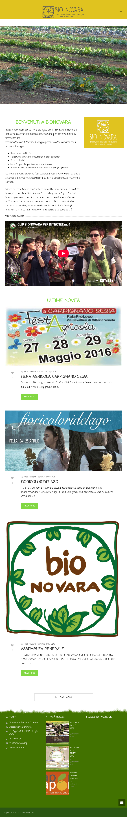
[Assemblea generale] (63, 579)
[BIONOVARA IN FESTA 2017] (57, 758)
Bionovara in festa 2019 (74, 725)
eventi (33, 371)
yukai (26, 371)
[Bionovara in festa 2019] (57, 733)
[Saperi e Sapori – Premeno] (57, 783)
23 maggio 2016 (50, 371)
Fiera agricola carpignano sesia (54, 377)
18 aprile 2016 (49, 477)
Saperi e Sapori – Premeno (74, 776)
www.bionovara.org (18, 747)
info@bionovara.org (18, 743)
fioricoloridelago (39, 482)
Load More (66, 697)
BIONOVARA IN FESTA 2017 (74, 752)
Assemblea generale (42, 649)
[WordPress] (63, 12)
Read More (29, 396)
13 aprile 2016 (49, 644)
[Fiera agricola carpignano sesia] (63, 336)
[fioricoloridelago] (63, 441)
